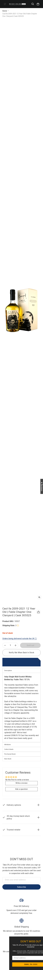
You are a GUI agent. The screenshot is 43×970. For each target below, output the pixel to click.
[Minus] (5, 645)
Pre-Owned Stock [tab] (10, 754)
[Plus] (15, 645)
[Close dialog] (41, 938)
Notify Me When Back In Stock (21, 652)
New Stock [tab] (7, 759)
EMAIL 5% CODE (21, 964)
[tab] (21, 744)
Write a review (21, 783)
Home (4, 11)
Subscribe (21, 887)
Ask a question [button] (21, 789)
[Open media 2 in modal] (21, 310)
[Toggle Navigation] (5, 4)
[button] (32, 4)
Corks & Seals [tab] (8, 749)
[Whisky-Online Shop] (17, 4)
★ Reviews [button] (42, 486)
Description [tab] (8, 670)
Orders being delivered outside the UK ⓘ (19, 638)
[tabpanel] (21, 707)
